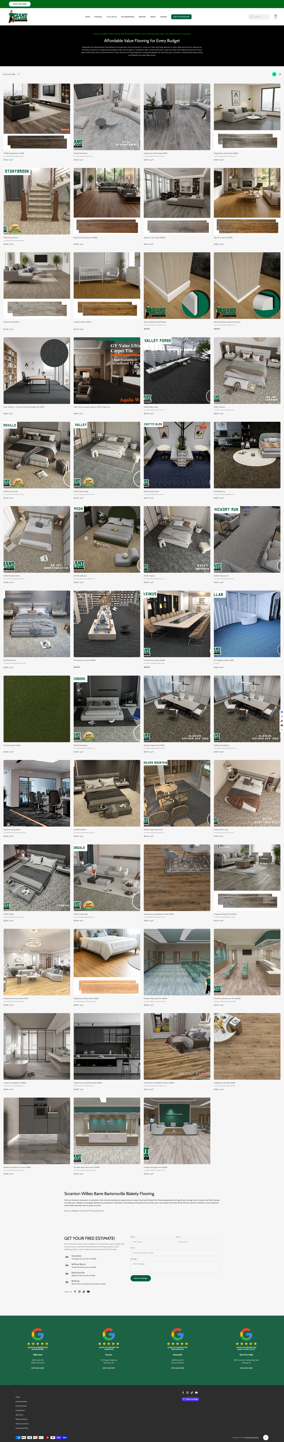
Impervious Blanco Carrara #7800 (17, 1167)
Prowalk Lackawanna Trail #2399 (227, 998)
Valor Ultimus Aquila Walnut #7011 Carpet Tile (92, 407)
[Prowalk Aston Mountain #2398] (107, 1131)
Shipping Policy (22, 1428)
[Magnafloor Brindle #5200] (247, 1046)
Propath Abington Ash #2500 (155, 1167)
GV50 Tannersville (11, 491)
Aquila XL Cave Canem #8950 (85, 238)
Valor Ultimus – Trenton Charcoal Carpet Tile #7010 (24, 407)
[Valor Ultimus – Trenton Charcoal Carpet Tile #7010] (37, 370)
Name (132, 1237)
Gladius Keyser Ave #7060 (154, 745)
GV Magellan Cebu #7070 (224, 660)
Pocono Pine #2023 (11, 322)
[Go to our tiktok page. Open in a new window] (84, 1291)
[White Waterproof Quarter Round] (247, 285)
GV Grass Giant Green (12, 745)
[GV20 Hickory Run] (247, 539)
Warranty (19, 1415)
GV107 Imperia (149, 576)
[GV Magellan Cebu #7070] (247, 624)
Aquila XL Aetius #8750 (223, 238)
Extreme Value (21, 1401)
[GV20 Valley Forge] (177, 370)
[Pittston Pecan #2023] (107, 285)
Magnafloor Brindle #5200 (224, 1083)
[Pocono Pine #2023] (37, 285)
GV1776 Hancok (10, 660)
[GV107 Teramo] (247, 370)
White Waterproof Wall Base (155, 322)
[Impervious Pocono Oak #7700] (37, 962)
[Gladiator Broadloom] (37, 793)
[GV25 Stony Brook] (37, 201)
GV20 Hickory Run (221, 576)
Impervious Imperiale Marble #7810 (88, 1083)
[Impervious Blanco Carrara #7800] (37, 1131)
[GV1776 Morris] (247, 455)
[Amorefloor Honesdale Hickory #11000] (177, 1046)
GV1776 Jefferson (80, 576)
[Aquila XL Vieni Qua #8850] (177, 201)
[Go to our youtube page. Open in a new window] (88, 1291)
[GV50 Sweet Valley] (107, 455)
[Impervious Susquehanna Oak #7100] (177, 877)
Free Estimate (21, 1406)
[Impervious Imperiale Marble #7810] (107, 1046)
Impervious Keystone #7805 (15, 1083)
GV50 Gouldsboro (81, 745)
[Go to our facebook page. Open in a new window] (75, 1291)
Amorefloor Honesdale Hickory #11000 (159, 1083)
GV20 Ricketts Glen (151, 491)
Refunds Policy (21, 1419)
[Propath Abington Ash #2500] (177, 1131)
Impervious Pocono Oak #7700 (16, 998)
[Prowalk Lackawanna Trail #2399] (247, 962)
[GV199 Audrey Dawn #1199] (37, 117)
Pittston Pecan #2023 (82, 322)
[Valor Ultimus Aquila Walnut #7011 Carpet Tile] (107, 370)
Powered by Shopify (252, 1437)
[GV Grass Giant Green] (37, 709)
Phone (132, 1248)
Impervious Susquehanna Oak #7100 (159, 914)
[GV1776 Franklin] (107, 793)
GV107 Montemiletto (12, 576)
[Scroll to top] (265, 1437)
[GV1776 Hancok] (37, 624)
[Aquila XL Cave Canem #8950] (107, 201)
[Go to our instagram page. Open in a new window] (79, 1291)
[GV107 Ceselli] (37, 877)
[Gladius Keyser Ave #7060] (177, 709)
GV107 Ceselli (9, 914)
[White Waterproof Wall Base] (177, 285)
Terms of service (22, 1424)
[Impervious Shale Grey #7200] (177, 117)
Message (133, 1259)
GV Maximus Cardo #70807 (85, 660)
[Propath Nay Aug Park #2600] (177, 962)
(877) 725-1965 (20, 4)
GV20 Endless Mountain (153, 830)
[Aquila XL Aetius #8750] (247, 201)
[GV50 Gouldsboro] (107, 709)
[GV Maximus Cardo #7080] (177, 624)
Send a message (140, 1278)
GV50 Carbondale (81, 914)
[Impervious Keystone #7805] (37, 1046)
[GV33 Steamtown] (107, 117)
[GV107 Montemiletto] (37, 539)
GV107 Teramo (219, 407)
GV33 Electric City (221, 830)
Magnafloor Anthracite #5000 (226, 153)
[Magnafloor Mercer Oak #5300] (107, 962)
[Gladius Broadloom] (247, 709)
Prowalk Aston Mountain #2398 (86, 1167)
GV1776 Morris (219, 491)
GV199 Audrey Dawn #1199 (14, 153)
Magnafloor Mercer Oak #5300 (86, 998)
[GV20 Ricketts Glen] (177, 455)
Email (178, 1237)
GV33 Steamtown (81, 153)
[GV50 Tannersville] (37, 455)
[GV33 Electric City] (247, 793)
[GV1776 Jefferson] (107, 539)
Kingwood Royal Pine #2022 (225, 914)
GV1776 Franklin (80, 830)
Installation (20, 1410)
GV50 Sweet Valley (81, 491)
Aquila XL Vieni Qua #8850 (154, 238)
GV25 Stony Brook (11, 238)
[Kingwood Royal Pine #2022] (247, 877)
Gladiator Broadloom (12, 830)
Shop (18, 1397)
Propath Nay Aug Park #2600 (155, 998)
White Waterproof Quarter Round (227, 322)
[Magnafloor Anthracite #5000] (247, 117)
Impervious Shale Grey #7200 (155, 153)
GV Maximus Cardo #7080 (154, 660)
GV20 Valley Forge (151, 407)
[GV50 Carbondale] (107, 877)
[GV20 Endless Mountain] (177, 793)
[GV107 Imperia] (177, 539)
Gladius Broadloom (221, 745)
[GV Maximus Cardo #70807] (107, 624)
